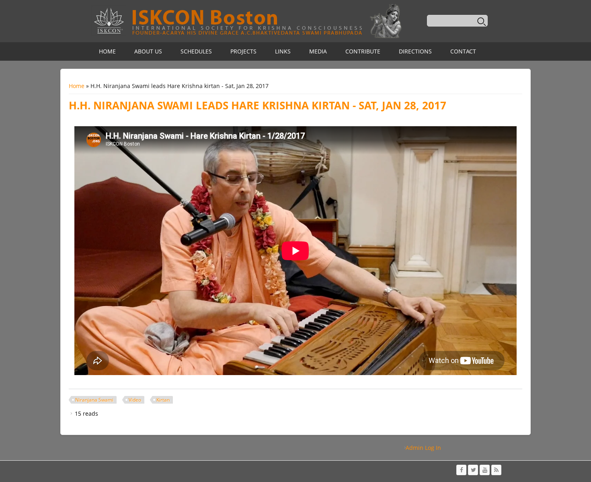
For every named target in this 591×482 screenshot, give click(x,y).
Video (135, 399)
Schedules (196, 51)
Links (283, 51)
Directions (415, 51)
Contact (463, 51)
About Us (148, 51)
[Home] (246, 21)
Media (318, 51)
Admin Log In (423, 447)
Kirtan (163, 399)
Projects (243, 51)
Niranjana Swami (94, 399)
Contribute (362, 51)
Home (107, 51)
